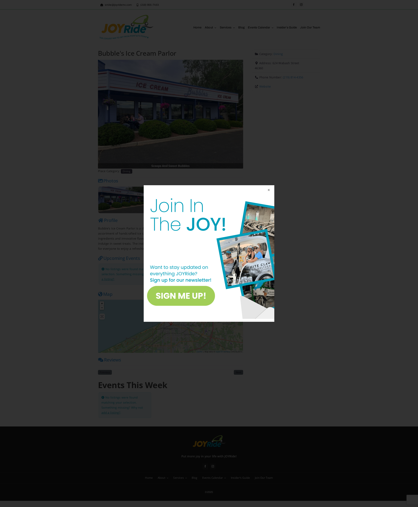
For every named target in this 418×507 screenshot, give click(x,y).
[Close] (268, 189)
